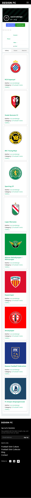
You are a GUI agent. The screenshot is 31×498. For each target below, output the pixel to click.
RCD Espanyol (10, 79)
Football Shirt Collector (10, 449)
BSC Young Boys (11, 151)
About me (24, 50)
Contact (4, 455)
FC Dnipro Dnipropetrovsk (15, 402)
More (15, 42)
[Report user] (16, 19)
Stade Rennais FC (11, 115)
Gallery (7, 50)
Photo (9, 39)
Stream (15, 50)
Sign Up (26, 437)
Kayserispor (9, 295)
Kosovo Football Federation (15, 366)
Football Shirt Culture (10, 447)
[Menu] (28, 2)
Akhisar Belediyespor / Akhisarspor (13, 258)
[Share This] (14, 19)
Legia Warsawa (10, 222)
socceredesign (15, 83)
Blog (3, 452)
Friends (15, 35)
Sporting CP (9, 186)
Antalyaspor (9, 331)
